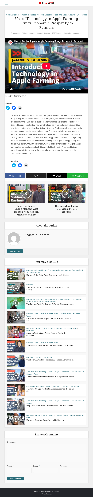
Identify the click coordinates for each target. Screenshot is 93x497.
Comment (11, 442)
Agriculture (30, 270)
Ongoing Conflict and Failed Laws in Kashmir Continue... (46, 334)
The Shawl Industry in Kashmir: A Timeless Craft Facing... (47, 288)
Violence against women (46, 301)
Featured (29, 285)
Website (63, 466)
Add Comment (27, 33)
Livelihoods (82, 15)
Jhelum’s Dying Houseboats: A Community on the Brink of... (50, 390)
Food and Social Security (64, 15)
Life (73, 299)
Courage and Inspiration (16, 15)
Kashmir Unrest (52, 314)
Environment (52, 270)
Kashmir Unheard (43, 33)
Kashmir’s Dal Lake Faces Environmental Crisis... (47, 275)
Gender (67, 299)
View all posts (15, 251)
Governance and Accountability (66, 415)
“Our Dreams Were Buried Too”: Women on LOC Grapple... (50, 345)
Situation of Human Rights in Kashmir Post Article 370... (48, 319)
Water (36, 374)
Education (29, 357)
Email (36, 466)
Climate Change (40, 270)
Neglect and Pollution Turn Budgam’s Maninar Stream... (50, 405)
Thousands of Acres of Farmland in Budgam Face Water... (50, 376)
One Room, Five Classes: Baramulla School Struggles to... (50, 360)
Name (10, 466)
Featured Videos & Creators (40, 15)
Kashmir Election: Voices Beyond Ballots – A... (46, 420)
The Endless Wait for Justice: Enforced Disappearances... (50, 304)
